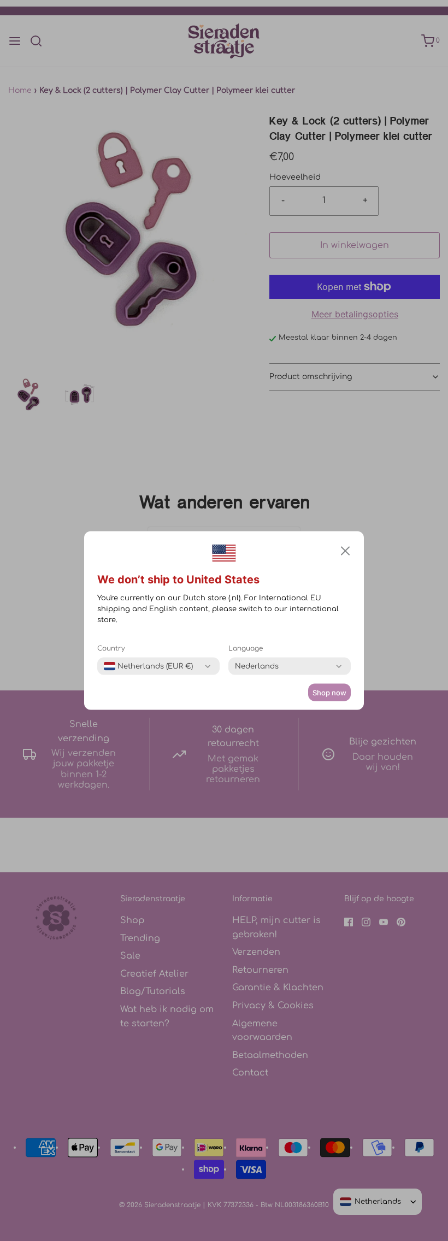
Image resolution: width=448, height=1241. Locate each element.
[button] (345, 551)
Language (245, 648)
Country (111, 648)
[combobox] (148, 666)
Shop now (329, 692)
